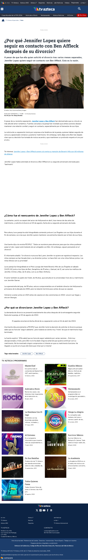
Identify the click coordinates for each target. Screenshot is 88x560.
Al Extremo (30, 435)
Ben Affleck (39, 353)
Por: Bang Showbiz (16, 115)
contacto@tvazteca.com (51, 531)
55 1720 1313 (47, 532)
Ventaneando (74, 389)
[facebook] (47, 511)
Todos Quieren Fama (31, 483)
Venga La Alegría (75, 412)
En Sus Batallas (32, 458)
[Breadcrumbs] (4, 20)
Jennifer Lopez (26, 353)
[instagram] (40, 511)
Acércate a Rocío (32, 389)
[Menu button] (8, 9)
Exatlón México (75, 365)
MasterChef (30, 365)
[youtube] (44, 511)
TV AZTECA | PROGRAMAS (14, 361)
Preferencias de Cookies (31, 540)
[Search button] (79, 9)
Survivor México (75, 435)
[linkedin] (51, 511)
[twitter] (37, 511)
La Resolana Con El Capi (33, 413)
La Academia (74, 458)
